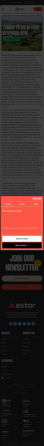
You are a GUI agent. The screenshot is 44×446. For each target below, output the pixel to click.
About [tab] (36, 204)
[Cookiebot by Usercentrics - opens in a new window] (33, 199)
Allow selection (20, 245)
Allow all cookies (22, 239)
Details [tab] (22, 204)
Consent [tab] (8, 204)
